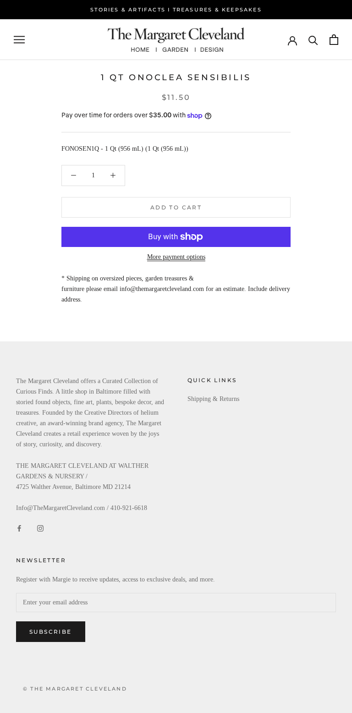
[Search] (313, 39)
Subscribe (50, 631)
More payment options (176, 256)
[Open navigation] (19, 40)
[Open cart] (334, 39)
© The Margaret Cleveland (75, 689)
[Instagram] (40, 527)
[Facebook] (19, 527)
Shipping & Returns (213, 398)
